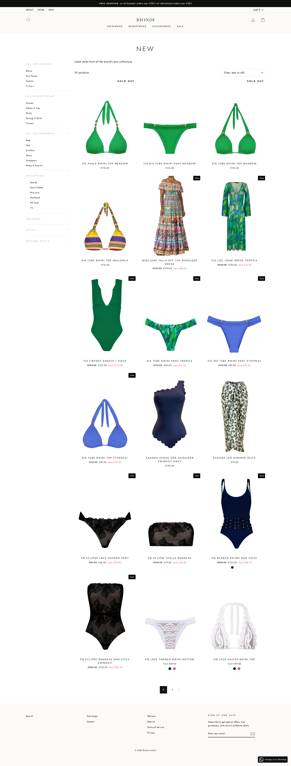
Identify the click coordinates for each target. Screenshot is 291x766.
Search (29, 716)
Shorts (29, 113)
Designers (35, 175)
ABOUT (30, 9)
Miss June (35, 192)
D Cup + (30, 86)
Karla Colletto (36, 187)
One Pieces (31, 76)
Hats (28, 145)
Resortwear (138, 26)
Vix (31, 207)
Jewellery (30, 150)
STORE (41, 9)
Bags (28, 140)
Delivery (151, 716)
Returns (151, 721)
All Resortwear (40, 96)
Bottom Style (38, 241)
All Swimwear (38, 64)
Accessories (161, 26)
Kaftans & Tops (33, 108)
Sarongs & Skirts (34, 118)
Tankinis (30, 81)
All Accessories (41, 133)
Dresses (30, 103)
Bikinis (29, 71)
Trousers (30, 123)
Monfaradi (35, 197)
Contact (90, 721)
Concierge (92, 716)
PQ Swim (34, 202)
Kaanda (33, 182)
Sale (180, 26)
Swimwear (115, 26)
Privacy (151, 732)
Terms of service (155, 727)
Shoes (29, 155)
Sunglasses (31, 160)
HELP (51, 9)
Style (31, 229)
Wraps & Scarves (34, 165)
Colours (33, 218)
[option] (145, 3)
